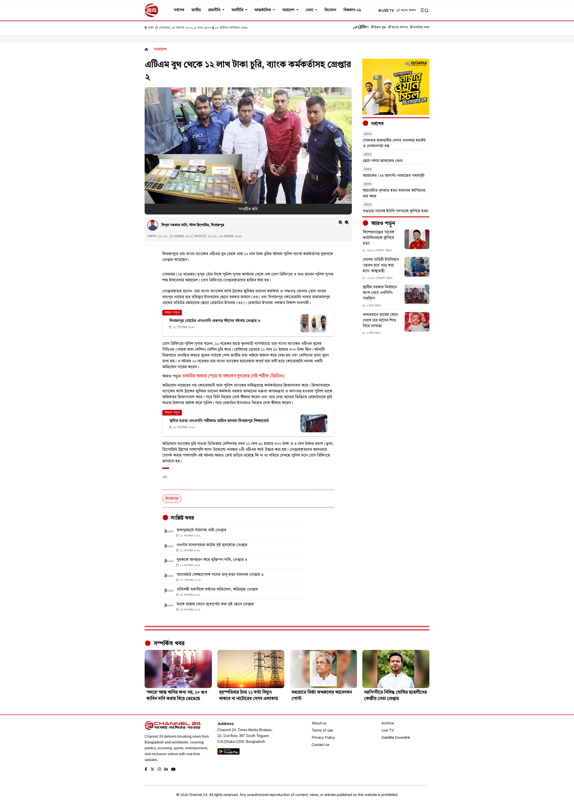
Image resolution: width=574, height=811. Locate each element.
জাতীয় (196, 10)
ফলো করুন (408, 10)
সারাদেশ (288, 10)
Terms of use (322, 730)
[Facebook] (146, 770)
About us (319, 723)
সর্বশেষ (179, 10)
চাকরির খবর (421, 27)
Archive (387, 723)
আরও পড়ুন (382, 223)
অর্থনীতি (238, 10)
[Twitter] (152, 770)
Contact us (320, 744)
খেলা (310, 10)
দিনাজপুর (171, 499)
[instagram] (159, 770)
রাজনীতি (214, 10)
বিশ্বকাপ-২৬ (352, 10)
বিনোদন (330, 10)
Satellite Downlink (395, 737)
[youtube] (173, 770)
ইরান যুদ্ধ (380, 27)
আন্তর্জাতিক (263, 10)
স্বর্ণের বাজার (399, 27)
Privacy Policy (323, 737)
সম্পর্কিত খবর (168, 644)
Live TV (387, 730)
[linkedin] (166, 770)
